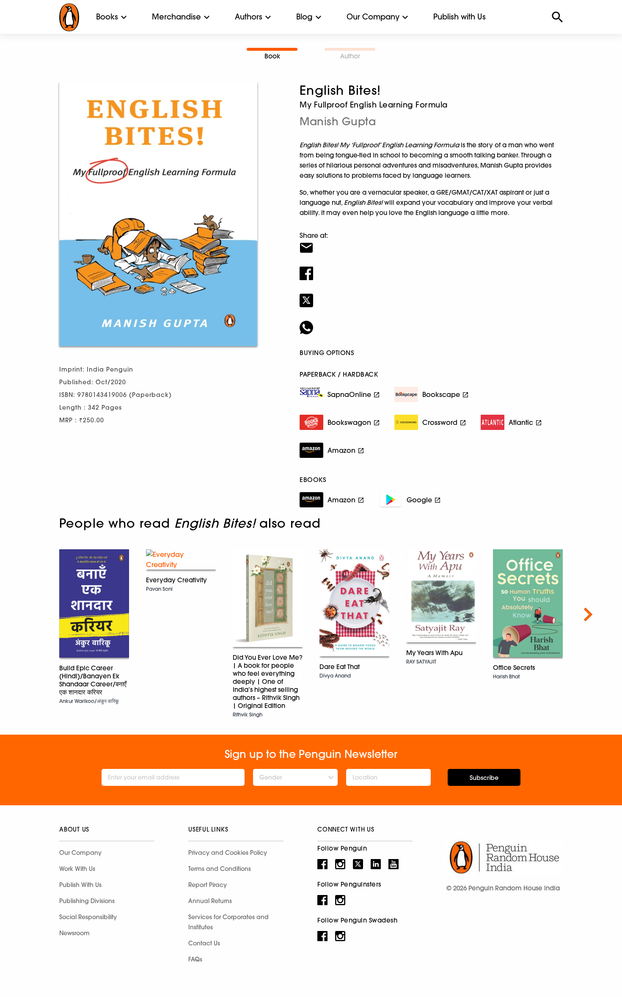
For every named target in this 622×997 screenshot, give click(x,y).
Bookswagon (349, 422)
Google (419, 500)
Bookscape (441, 394)
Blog (304, 17)
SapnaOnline (349, 394)
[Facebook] (431, 268)
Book (272, 56)
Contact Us (204, 943)
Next (588, 614)
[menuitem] (107, 17)
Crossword (439, 422)
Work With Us (77, 869)
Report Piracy (207, 885)
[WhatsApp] (431, 322)
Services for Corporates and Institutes (228, 922)
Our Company (373, 17)
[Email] (431, 242)
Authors (248, 17)
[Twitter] (431, 295)
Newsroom (74, 933)
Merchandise (176, 17)
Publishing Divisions (87, 901)
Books (107, 17)
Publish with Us (459, 17)
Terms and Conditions (219, 869)
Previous (34, 614)
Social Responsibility (88, 917)
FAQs (195, 959)
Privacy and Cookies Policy (227, 853)
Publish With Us (80, 885)
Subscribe (484, 778)
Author (350, 56)
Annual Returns (210, 901)
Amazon (341, 450)
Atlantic (521, 422)
